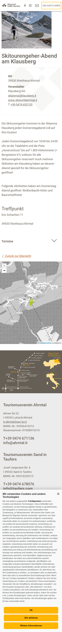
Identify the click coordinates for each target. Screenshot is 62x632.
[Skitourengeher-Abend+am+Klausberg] (31, 303)
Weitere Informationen (31, 625)
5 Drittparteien (34, 501)
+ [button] (4, 266)
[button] (58, 493)
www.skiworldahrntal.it (22, 100)
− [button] (4, 270)
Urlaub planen (51, 5)
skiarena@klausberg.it (22, 95)
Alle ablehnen (31, 618)
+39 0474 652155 (21, 104)
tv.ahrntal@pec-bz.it (15, 421)
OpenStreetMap (45, 342)
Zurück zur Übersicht (17, 256)
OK (31, 610)
